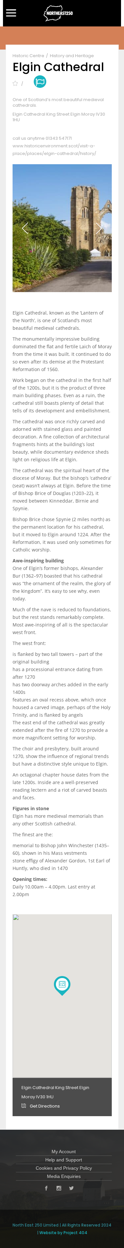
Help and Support (63, 1159)
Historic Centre (29, 56)
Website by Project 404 (63, 1232)
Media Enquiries (64, 1176)
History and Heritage (72, 56)
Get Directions (44, 1106)
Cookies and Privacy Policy (64, 1168)
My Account (64, 1151)
